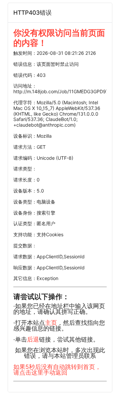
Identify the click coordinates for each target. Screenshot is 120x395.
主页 (51, 322)
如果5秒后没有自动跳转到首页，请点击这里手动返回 (57, 369)
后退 (33, 339)
